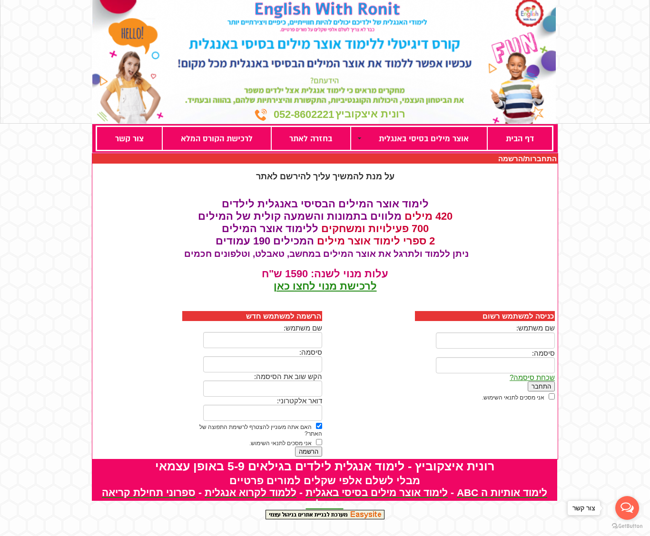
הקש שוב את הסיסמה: (288, 376)
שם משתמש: (535, 328)
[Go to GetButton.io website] (627, 526)
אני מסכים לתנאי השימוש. (513, 397)
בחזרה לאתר (310, 139)
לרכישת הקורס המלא (217, 139)
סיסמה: (543, 353)
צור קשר (129, 139)
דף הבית (520, 139)
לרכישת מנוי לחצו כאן (325, 286)
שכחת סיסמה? (532, 377)
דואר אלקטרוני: (299, 401)
